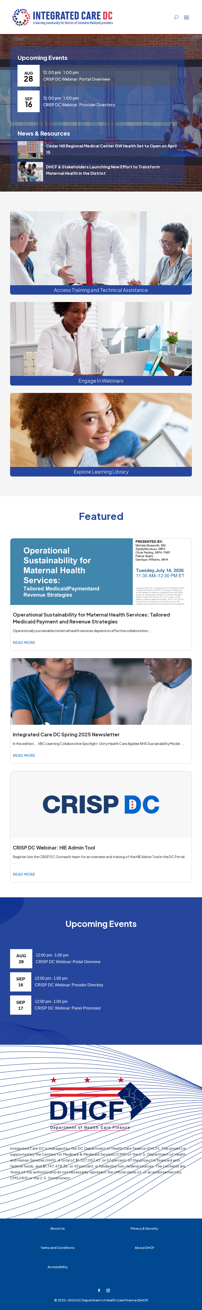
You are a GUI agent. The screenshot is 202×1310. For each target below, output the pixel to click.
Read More (24, 642)
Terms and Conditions (57, 1248)
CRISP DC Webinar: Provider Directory (79, 104)
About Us (57, 1228)
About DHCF (144, 1248)
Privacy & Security (144, 1228)
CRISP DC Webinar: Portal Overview (76, 79)
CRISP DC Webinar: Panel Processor (68, 1008)
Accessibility (58, 1267)
